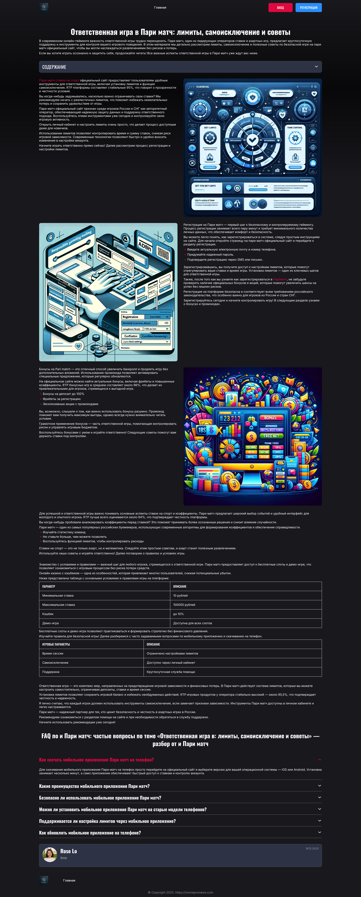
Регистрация (308, 7)
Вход (280, 7)
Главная (160, 7)
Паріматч (280, 279)
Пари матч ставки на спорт (59, 80)
